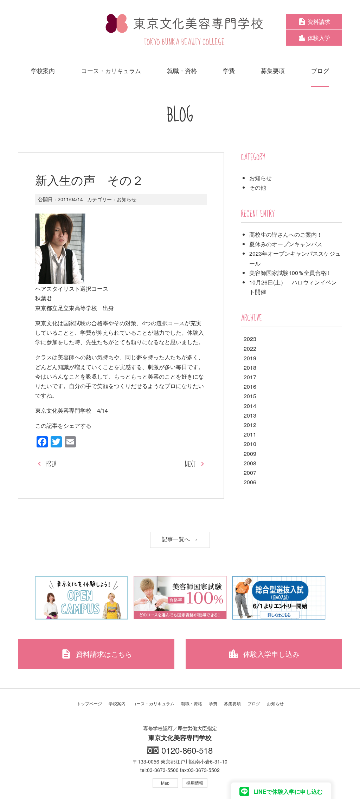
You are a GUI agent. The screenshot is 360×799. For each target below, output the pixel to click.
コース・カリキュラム (153, 703)
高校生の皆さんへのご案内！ (285, 234)
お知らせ (126, 199)
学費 (213, 703)
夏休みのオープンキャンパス (285, 244)
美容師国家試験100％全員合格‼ (289, 273)
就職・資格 (191, 703)
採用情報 (194, 783)
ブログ (254, 703)
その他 (257, 187)
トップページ (89, 703)
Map (165, 783)
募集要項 (232, 703)
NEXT (190, 464)
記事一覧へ (176, 539)
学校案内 (117, 703)
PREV (51, 464)
